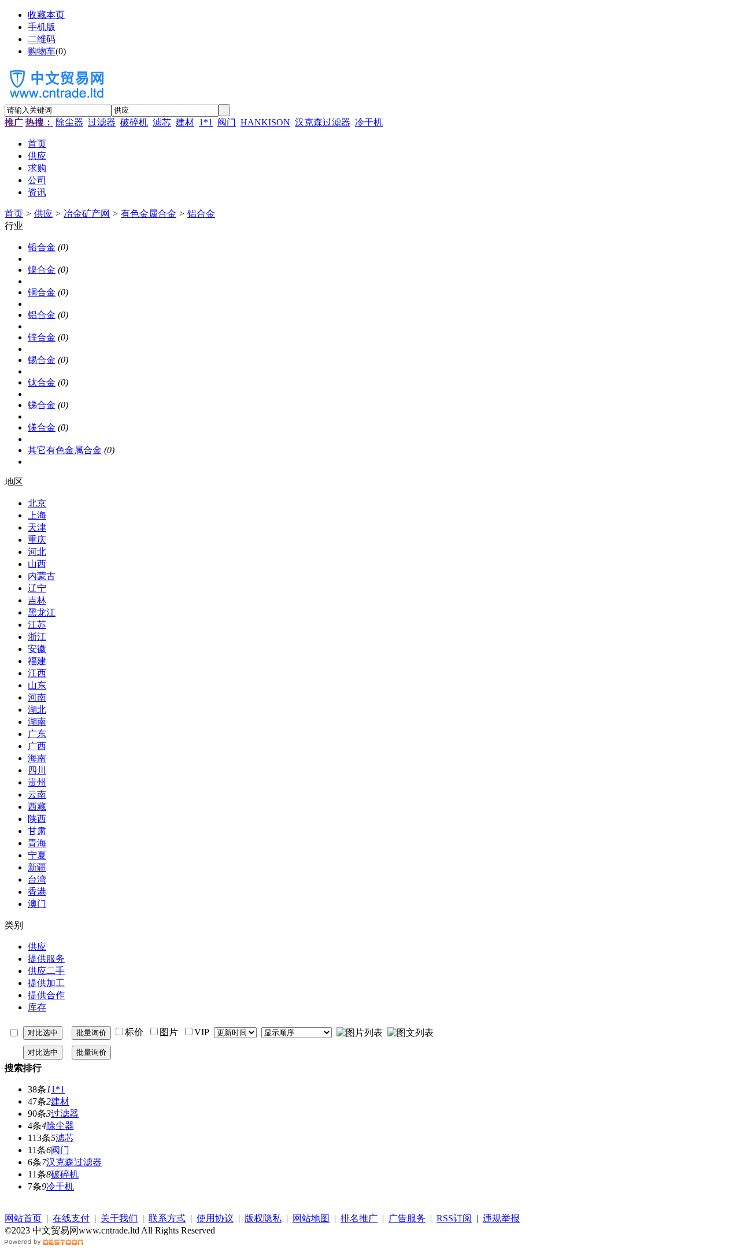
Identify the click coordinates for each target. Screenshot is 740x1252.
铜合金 (42, 292)
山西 (37, 564)
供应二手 (46, 971)
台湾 (37, 879)
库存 (37, 1007)
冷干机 (369, 122)
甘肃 (37, 831)
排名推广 (359, 1218)
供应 (43, 213)
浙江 (37, 637)
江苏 (37, 624)
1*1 (206, 122)
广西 (37, 746)
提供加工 (46, 983)
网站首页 (23, 1218)
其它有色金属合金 (65, 450)
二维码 (42, 39)
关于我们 (119, 1218)
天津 (37, 527)
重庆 (37, 539)
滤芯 (162, 122)
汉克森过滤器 (322, 122)
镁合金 (42, 427)
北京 (37, 503)
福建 (37, 661)
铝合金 (201, 213)
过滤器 (102, 122)
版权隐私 (263, 1218)
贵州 (37, 782)
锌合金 (42, 337)
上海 (37, 515)
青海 (37, 843)
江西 (37, 673)
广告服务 (407, 1218)
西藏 (37, 807)
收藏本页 (46, 15)
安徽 (37, 649)
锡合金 (42, 360)
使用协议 (215, 1218)
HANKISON (265, 122)
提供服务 (46, 959)
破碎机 (134, 122)
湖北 (37, 709)
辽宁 (37, 588)
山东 (37, 685)
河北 (37, 552)
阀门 (226, 122)
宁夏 (37, 855)
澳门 (37, 904)
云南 (37, 794)
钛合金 (42, 382)
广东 (37, 734)
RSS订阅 (454, 1218)
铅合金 (42, 247)
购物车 (42, 51)
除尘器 (69, 122)
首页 (14, 213)
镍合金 (42, 270)
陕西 (37, 819)
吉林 (37, 600)
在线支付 (71, 1218)
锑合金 (42, 405)
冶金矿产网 (87, 213)
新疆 (37, 867)
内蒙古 (42, 576)
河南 (37, 697)
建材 (185, 122)
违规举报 (501, 1218)
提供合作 (46, 995)
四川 (37, 770)
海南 (37, 758)
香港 (37, 892)
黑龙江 (42, 612)
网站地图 (311, 1218)
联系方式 (167, 1218)
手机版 (42, 27)
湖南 (37, 722)
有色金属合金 (148, 213)
